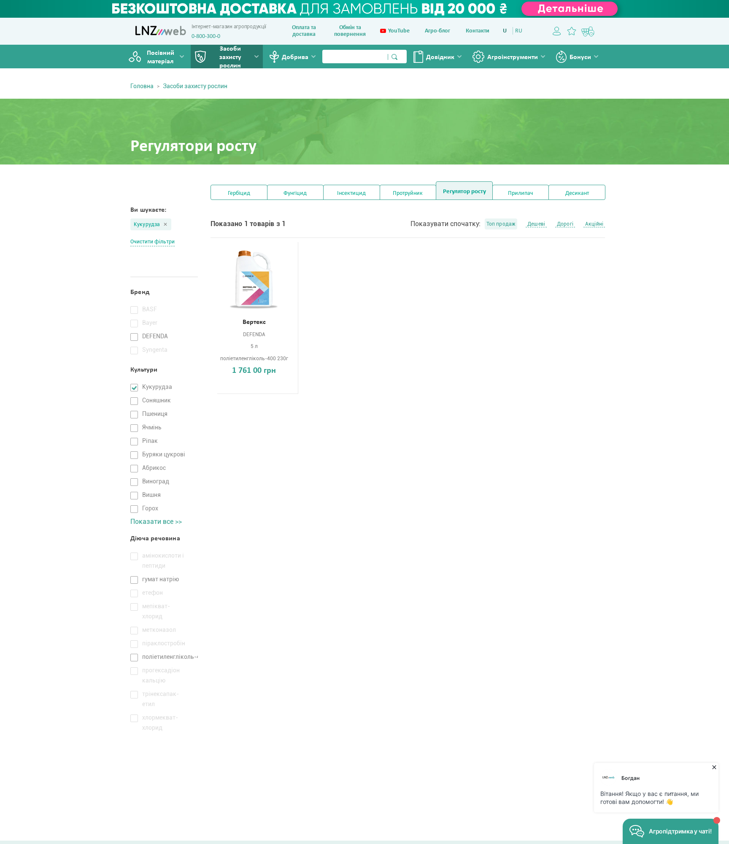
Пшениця (154, 413)
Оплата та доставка (304, 31)
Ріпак (150, 440)
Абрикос (154, 467)
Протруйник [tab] (408, 193)
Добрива (295, 57)
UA (506, 31)
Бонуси (580, 57)
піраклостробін (163, 643)
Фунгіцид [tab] (295, 193)
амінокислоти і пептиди (163, 560)
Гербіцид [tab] (239, 193)
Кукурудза (147, 224)
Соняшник (156, 400)
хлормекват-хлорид (160, 722)
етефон (152, 592)
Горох (150, 508)
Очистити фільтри (152, 242)
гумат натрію (160, 579)
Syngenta (154, 349)
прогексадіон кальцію (161, 675)
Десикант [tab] (577, 193)
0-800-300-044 (209, 36)
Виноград (155, 481)
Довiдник (440, 57)
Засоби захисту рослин (230, 57)
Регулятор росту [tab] (464, 192)
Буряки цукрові (163, 454)
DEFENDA (155, 336)
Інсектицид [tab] (351, 193)
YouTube (399, 31)
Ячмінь (152, 427)
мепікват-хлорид (156, 611)
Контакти (477, 31)
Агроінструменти (512, 57)
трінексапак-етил (160, 698)
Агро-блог (437, 31)
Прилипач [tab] (520, 193)
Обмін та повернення (350, 31)
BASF (149, 309)
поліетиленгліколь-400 (165, 656)
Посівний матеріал (160, 57)
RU (518, 31)
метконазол (159, 629)
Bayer (149, 322)
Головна (142, 86)
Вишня (151, 494)
